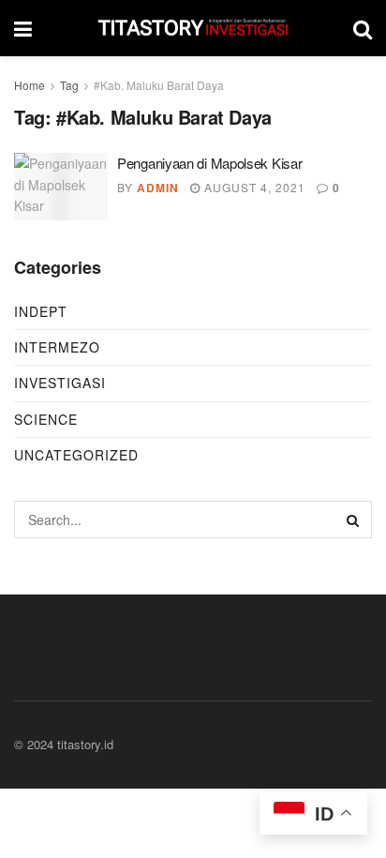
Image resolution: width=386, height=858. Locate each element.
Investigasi (60, 382)
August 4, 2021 (252, 187)
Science (46, 419)
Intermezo (57, 347)
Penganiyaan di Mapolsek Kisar (209, 163)
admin (158, 187)
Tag (69, 85)
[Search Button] (353, 519)
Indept (40, 311)
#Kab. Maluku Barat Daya (159, 85)
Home (29, 85)
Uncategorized (76, 454)
